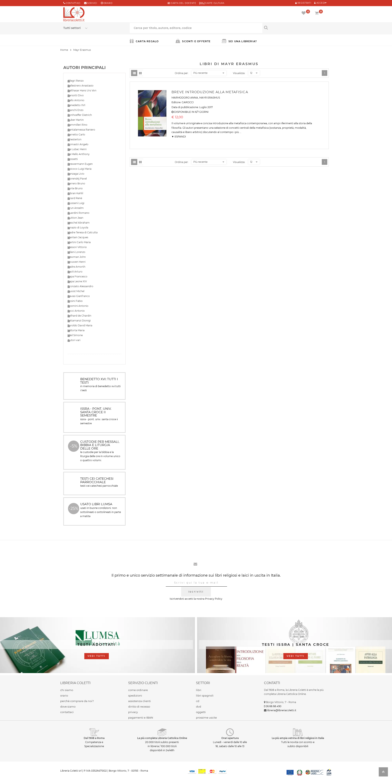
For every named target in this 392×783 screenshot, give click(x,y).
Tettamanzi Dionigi (79, 320)
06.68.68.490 (273, 706)
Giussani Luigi (76, 203)
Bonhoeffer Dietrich (80, 114)
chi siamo (66, 690)
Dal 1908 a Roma (94, 738)
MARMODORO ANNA (185, 97)
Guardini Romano (78, 212)
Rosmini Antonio (78, 305)
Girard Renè (75, 198)
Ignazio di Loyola (78, 227)
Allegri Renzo (76, 80)
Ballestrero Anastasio (81, 85)
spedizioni (135, 695)
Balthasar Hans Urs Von (82, 90)
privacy (133, 712)
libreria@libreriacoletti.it (281, 710)
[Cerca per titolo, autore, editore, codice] (295, 27)
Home (64, 49)
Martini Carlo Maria (79, 242)
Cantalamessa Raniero (81, 129)
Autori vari (74, 340)
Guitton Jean (75, 217)
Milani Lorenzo (76, 252)
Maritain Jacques (78, 237)
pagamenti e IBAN (140, 717)
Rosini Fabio (75, 300)
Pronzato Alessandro (80, 286)
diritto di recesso (139, 706)
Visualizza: (239, 73)
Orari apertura (230, 738)
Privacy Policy (213, 598)
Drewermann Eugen (80, 163)
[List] (134, 73)
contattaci (67, 712)
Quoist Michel (76, 291)
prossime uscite (206, 717)
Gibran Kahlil (75, 193)
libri (198, 690)
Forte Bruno (75, 188)
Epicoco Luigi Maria (79, 168)
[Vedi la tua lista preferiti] (304, 13)
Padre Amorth (76, 266)
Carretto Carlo (76, 134)
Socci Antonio (76, 310)
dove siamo (68, 706)
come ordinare (138, 690)
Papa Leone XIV (77, 281)
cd (197, 701)
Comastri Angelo (78, 144)
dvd (198, 706)
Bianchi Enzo (76, 110)
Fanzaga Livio (76, 173)
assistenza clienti (139, 701)
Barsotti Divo (76, 95)
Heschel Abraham (79, 222)
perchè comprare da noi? (77, 701)
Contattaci (73, 3)
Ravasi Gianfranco (79, 296)
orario (108, 3)
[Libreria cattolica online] (74, 14)
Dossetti (73, 159)
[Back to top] (383, 773)
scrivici (92, 3)
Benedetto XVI (76, 105)
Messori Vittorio (77, 247)
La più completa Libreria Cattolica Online (162, 738)
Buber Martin (76, 119)
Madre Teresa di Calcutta (83, 232)
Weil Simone (75, 335)
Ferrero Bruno (76, 183)
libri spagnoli (205, 695)
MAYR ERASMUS (209, 97)
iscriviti (196, 591)
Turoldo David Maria (80, 325)
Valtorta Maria (76, 330)
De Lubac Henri (77, 149)
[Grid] (140, 73)
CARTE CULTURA (214, 3)
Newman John (77, 256)
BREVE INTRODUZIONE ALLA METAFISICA (210, 92)
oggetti (201, 712)
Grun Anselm (76, 207)
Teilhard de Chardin (79, 315)
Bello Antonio (76, 100)
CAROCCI (188, 102)
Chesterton (74, 139)
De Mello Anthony (79, 154)
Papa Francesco (77, 276)
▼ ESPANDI (179, 136)
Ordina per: (181, 73)
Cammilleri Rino (77, 124)
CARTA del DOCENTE (183, 3)
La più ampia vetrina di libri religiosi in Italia (298, 738)
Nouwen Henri (77, 261)
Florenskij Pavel (77, 178)
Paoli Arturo (75, 271)
